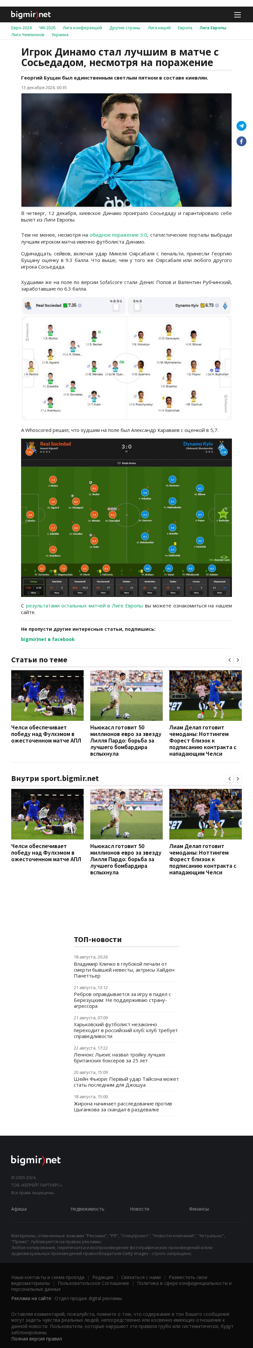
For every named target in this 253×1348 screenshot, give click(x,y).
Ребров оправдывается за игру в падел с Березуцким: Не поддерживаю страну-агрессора (122, 1000)
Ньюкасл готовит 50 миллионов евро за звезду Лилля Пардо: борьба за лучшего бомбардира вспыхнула (125, 740)
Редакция (102, 1277)
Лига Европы (213, 28)
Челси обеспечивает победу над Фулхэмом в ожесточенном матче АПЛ (46, 733)
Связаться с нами (141, 1277)
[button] (230, 660)
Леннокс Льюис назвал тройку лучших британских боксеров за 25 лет (119, 1057)
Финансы (199, 1209)
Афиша (19, 1209)
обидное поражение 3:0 (119, 234)
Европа (185, 28)
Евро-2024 (21, 28)
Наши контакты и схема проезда (47, 1277)
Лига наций (159, 28)
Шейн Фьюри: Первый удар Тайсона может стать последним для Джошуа (126, 1082)
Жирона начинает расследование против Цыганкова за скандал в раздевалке (123, 1106)
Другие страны (124, 28)
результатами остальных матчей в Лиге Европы (84, 605)
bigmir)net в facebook (48, 639)
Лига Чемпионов (27, 34)
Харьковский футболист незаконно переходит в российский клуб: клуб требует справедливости (126, 1030)
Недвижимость (87, 1209)
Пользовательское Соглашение (93, 1283)
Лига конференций (82, 28)
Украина (60, 34)
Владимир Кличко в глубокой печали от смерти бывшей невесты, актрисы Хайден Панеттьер (124, 969)
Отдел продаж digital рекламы (88, 1298)
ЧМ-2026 (47, 28)
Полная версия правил (36, 1339)
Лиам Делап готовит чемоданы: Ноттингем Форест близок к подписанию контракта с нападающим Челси (203, 740)
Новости (139, 1209)
